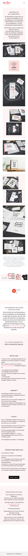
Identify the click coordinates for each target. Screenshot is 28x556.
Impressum (18, 554)
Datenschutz (10, 554)
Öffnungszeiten (14, 508)
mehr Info (14, 477)
